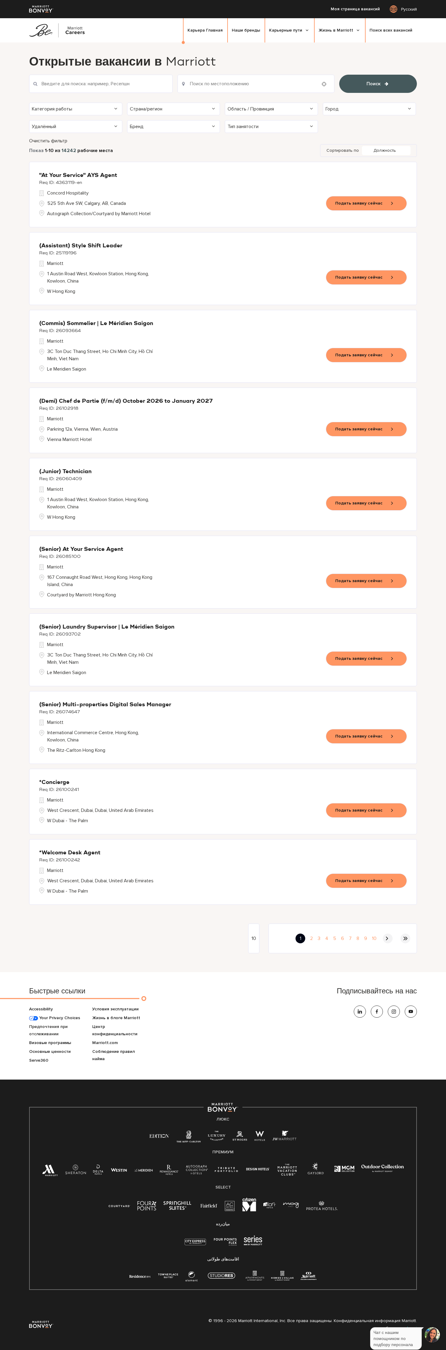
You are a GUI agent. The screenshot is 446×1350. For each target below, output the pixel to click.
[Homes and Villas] (282, 1277)
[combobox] (256, 84)
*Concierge (54, 782)
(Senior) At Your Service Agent (81, 549)
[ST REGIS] (240, 1137)
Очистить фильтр (48, 141)
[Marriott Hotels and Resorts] (50, 1172)
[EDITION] (159, 1135)
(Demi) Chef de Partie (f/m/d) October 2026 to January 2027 (126, 401)
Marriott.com (105, 1042)
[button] (75, 109)
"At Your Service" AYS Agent (78, 175)
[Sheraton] (75, 1171)
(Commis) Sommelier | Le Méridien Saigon (96, 323)
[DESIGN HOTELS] (257, 1169)
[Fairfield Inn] (209, 1205)
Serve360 (38, 1060)
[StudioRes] (221, 1278)
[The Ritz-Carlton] (189, 1138)
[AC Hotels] (230, 1207)
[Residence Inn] (140, 1275)
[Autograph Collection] (197, 1170)
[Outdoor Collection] (382, 1170)
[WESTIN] (119, 1169)
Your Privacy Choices (59, 1017)
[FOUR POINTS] (146, 1206)
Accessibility (41, 1009)
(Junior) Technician (65, 471)
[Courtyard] (119, 1205)
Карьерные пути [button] (285, 30)
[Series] (253, 1244)
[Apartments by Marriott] (254, 1277)
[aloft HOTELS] (269, 1205)
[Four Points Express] (225, 1245)
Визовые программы (50, 1042)
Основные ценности (50, 1051)
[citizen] (249, 1210)
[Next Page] (388, 938)
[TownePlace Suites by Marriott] (168, 1275)
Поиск (373, 84)
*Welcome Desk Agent (69, 853)
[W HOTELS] (260, 1137)
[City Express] (195, 1245)
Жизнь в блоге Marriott (116, 1017)
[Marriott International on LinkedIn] (360, 1012)
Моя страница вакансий (355, 9)
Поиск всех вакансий (391, 30)
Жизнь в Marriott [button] (336, 30)
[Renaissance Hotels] (169, 1171)
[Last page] (405, 938)
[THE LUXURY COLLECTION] (216, 1137)
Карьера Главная (205, 30)
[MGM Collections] (344, 1169)
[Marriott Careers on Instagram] (394, 1012)
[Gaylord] (315, 1173)
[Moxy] (291, 1205)
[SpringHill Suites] (178, 1206)
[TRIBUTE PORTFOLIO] (226, 1169)
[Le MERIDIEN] (143, 1169)
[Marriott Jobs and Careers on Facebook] (377, 1012)
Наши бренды (246, 30)
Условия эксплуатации (115, 1009)
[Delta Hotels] (98, 1171)
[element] (191, 1277)
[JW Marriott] (284, 1137)
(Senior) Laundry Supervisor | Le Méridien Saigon (106, 627)
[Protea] (322, 1206)
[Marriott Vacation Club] (287, 1172)
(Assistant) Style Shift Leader (80, 246)
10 (374, 938)
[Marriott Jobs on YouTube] (411, 1012)
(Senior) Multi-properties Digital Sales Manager (105, 704)
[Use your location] (326, 84)
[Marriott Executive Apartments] (309, 1276)
